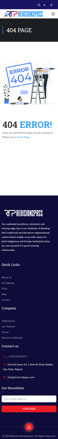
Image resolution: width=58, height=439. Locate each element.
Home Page (23, 137)
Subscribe (29, 408)
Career (5, 332)
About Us (7, 277)
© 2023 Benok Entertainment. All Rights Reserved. (29, 436)
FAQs (4, 288)
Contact (6, 299)
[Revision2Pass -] (23, 14)
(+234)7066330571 (17, 356)
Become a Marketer (12, 337)
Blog (4, 294)
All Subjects (8, 283)
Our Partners (8, 326)
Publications (8, 321)
